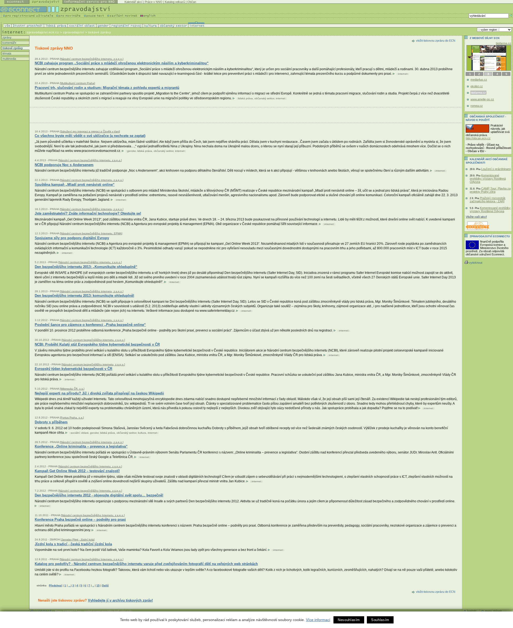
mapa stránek (493, 610)
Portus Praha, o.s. (72, 417)
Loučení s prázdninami (496, 169)
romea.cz (477, 105)
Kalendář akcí (133, 1)
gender (131, 150)
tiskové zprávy (12, 48)
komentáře (9, 42)
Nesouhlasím (349, 620)
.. (69, 585)
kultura (142, 432)
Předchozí (55, 585)
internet (402, 73)
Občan (191, 1)
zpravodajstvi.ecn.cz (43, 32)
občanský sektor (264, 98)
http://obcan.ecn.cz (478, 138)
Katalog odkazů (175, 1)
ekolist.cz (477, 86)
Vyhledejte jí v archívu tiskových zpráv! (120, 600)
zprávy (6, 37)
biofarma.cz (503, 43)
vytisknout (475, 262)
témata (6, 53)
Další (105, 585)
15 (98, 585)
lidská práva (245, 98)
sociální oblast (79, 432)
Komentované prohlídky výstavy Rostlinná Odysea (488, 178)
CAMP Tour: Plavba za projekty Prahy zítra (490, 190)
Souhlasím (380, 620)
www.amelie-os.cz (482, 99)
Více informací (318, 620)
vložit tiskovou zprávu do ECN (435, 40)
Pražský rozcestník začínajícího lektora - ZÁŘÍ (488, 199)
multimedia (9, 58)
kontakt (471, 610)
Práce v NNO (153, 1)
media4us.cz (479, 79)
